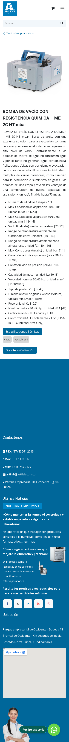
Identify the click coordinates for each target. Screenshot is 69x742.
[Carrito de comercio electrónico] (53, 8)
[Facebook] (7, 603)
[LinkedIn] (28, 603)
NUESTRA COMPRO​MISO (22, 506)
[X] (18, 603)
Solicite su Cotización (20, 350)
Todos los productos (20, 33)
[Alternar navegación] (63, 8)
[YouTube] (38, 603)
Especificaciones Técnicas (22, 332)
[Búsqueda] (62, 23)
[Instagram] (49, 603)
